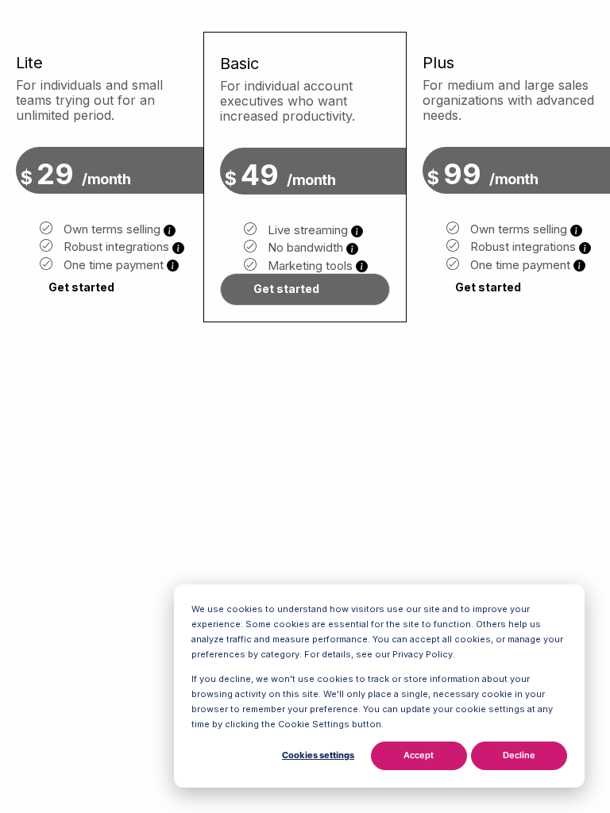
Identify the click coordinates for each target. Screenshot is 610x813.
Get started (81, 287)
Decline (519, 755)
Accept (418, 755)
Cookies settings (318, 755)
